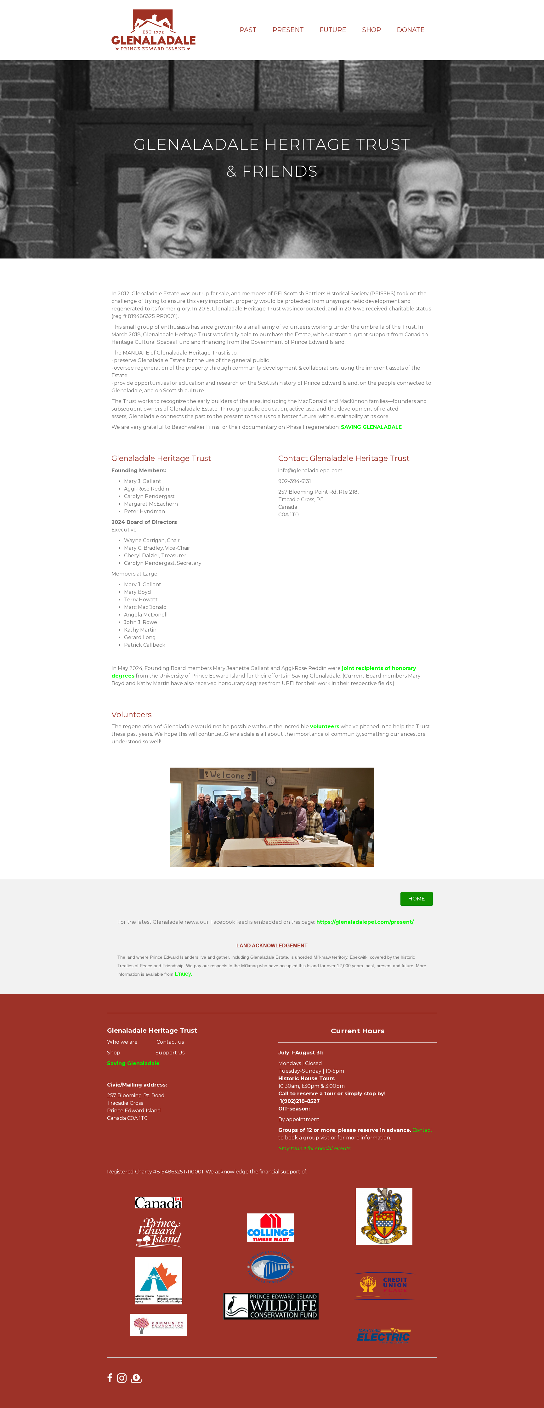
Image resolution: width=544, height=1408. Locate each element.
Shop (371, 30)
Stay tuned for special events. (315, 1148)
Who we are (123, 1042)
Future (333, 30)
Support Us (170, 1053)
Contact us (169, 1042)
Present (288, 30)
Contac (421, 1130)
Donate (411, 30)
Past (248, 30)
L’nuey (183, 974)
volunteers (324, 727)
